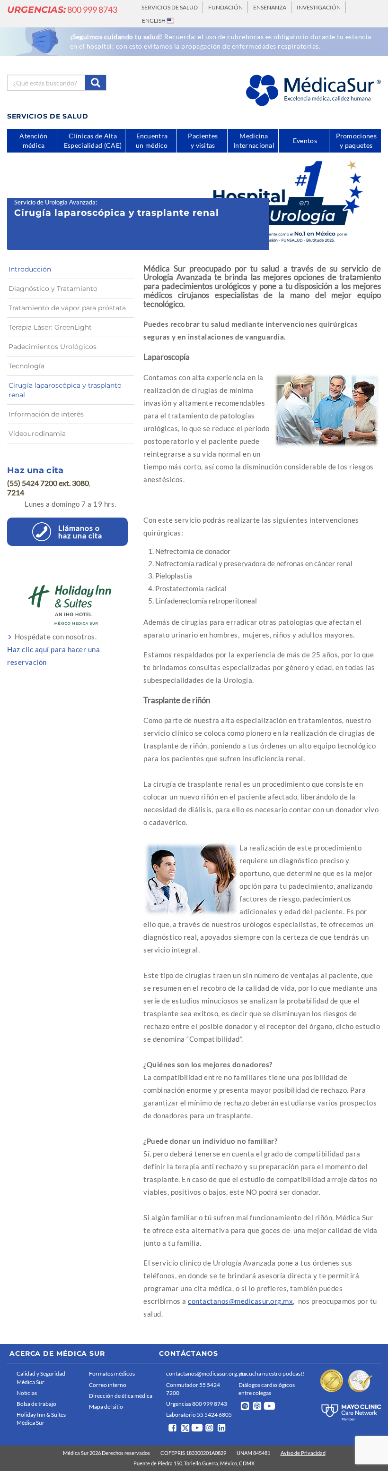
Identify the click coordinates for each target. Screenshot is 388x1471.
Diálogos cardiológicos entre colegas (266, 1388)
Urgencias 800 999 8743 (196, 1403)
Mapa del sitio (106, 1406)
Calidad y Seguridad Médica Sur (41, 1377)
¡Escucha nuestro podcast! (271, 1373)
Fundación (225, 7)
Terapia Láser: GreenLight (50, 327)
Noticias (27, 1392)
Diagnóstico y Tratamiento (53, 288)
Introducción (30, 269)
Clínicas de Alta (93, 140)
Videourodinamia (37, 433)
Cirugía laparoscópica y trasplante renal (65, 390)
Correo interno (107, 1384)
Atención (33, 140)
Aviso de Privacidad (303, 1453)
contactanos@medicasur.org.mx (240, 1301)
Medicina (253, 140)
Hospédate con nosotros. (53, 649)
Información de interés (46, 414)
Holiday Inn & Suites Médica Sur (41, 1418)
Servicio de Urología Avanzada (55, 202)
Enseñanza (269, 7)
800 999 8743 (62, 9)
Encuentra (152, 140)
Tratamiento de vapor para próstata (67, 308)
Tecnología (26, 366)
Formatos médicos (112, 1373)
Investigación (319, 7)
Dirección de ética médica (120, 1395)
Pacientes (203, 140)
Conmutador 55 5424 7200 (193, 1388)
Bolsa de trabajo (36, 1403)
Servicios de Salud (169, 7)
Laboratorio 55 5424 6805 (199, 1414)
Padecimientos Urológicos (53, 346)
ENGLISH (154, 20)
